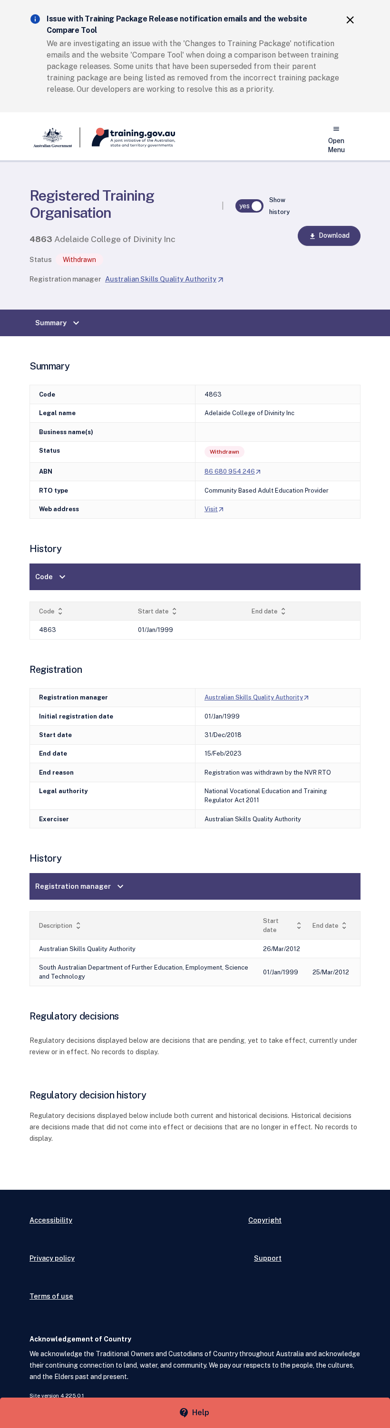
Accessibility (50, 1220)
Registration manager (65, 279)
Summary (58, 323)
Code (51, 577)
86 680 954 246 (233, 471)
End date (270, 611)
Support (268, 1258)
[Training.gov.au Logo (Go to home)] (127, 137)
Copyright (265, 1220)
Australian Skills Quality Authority (164, 279)
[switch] (249, 206)
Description (61, 925)
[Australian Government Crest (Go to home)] (54, 137)
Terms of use (51, 1296)
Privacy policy (52, 1258)
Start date (158, 611)
